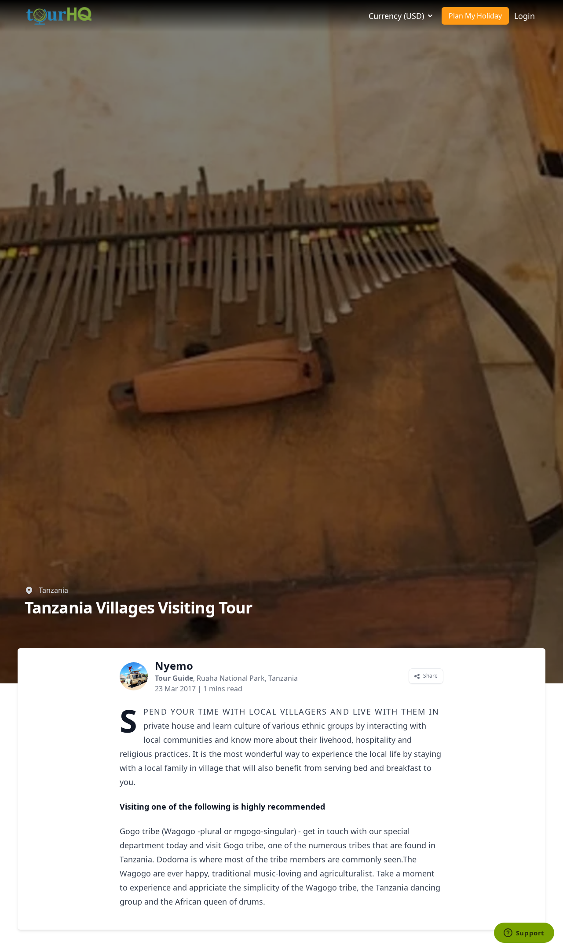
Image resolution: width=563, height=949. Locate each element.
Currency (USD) (396, 16)
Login (524, 16)
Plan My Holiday (475, 16)
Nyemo (174, 665)
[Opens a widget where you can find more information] (524, 934)
